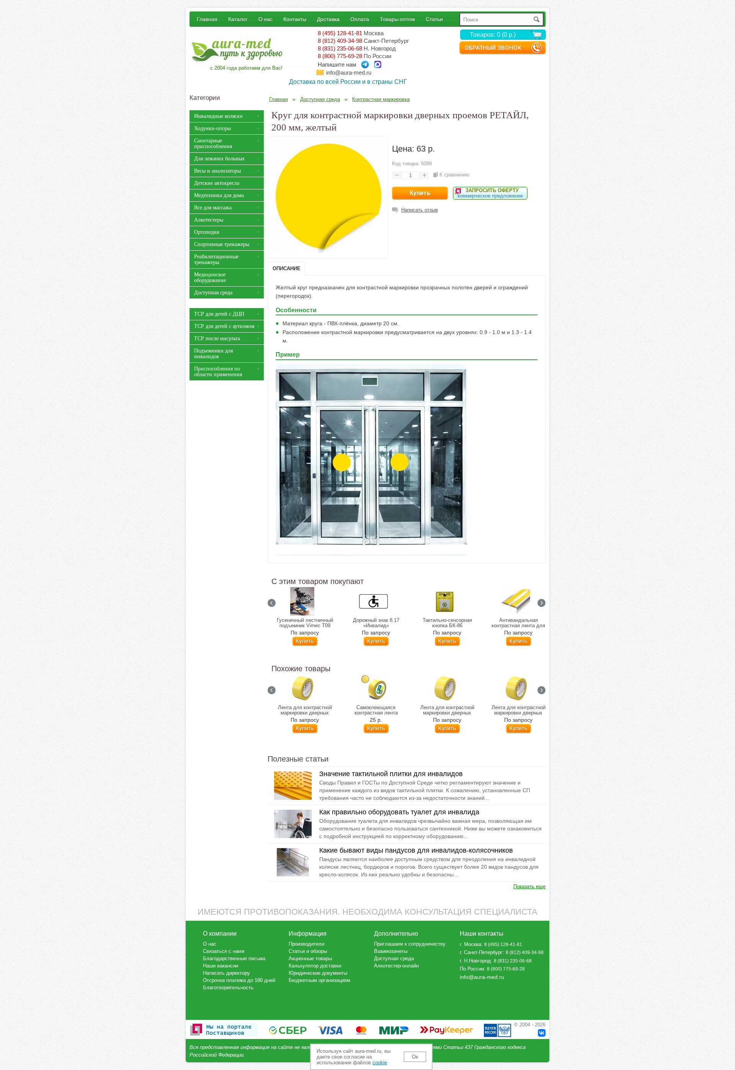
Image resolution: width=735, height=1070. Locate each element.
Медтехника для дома (219, 195)
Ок (415, 1057)
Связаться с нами (223, 951)
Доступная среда (213, 292)
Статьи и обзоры (308, 951)
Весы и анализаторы (217, 171)
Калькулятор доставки (315, 966)
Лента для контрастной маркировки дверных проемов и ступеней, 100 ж (447, 713)
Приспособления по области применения (218, 371)
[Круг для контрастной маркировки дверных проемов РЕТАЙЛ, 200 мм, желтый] (328, 252)
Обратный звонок (493, 47)
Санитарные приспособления (213, 143)
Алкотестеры (208, 220)
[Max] (377, 64)
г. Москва (470, 944)
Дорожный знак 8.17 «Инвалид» (376, 623)
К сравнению (454, 175)
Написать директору (226, 973)
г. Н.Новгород (475, 961)
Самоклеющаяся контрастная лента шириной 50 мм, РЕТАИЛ (376, 713)
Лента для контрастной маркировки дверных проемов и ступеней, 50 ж (305, 713)
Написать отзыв (419, 210)
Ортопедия (206, 232)
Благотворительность (228, 987)
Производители (306, 944)
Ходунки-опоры (212, 128)
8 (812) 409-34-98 (340, 41)
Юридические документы (318, 973)
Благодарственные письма (234, 958)
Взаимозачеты (390, 951)
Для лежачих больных (219, 158)
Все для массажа (213, 207)
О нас (265, 19)
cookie (379, 1062)
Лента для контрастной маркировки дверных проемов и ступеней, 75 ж (518, 713)
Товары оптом (397, 19)
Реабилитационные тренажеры (216, 259)
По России (472, 969)
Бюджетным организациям (319, 980)
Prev (272, 603)
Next (541, 603)
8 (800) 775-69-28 (340, 56)
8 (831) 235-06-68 (340, 48)
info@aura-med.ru (348, 72)
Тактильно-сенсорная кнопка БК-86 (447, 623)
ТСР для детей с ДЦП (219, 314)
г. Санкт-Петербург (481, 952)
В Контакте (542, 1033)
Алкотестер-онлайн (396, 966)
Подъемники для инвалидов (213, 353)
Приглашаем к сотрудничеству (410, 944)
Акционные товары (310, 958)
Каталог (238, 19)
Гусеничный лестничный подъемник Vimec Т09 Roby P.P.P (305, 626)
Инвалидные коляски (218, 116)
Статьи (434, 19)
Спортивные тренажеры (221, 244)
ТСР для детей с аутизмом (224, 326)
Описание (287, 268)
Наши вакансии (220, 966)
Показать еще (529, 886)
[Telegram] (365, 64)
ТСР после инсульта (217, 338)
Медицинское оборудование (210, 277)
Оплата (359, 19)
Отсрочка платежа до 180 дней (239, 980)
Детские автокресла (216, 183)
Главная (207, 19)
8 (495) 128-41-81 (340, 33)
